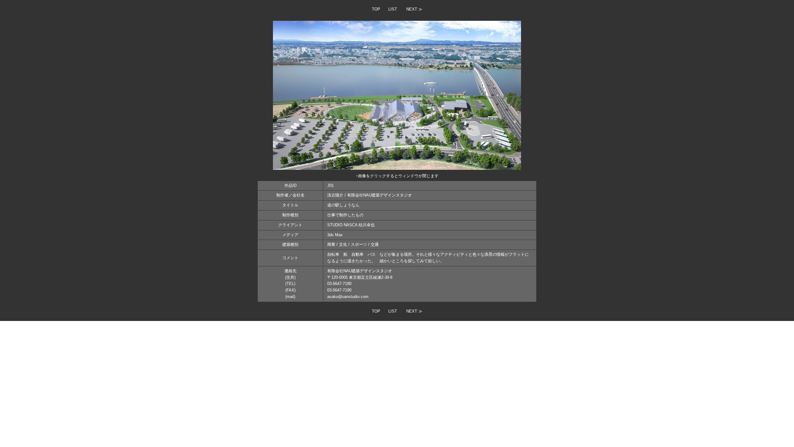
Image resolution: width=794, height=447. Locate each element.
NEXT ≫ (414, 9)
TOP (376, 9)
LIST (392, 9)
